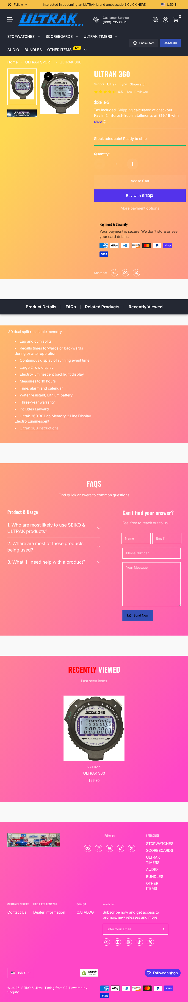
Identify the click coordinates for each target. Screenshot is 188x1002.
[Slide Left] (34, 4)
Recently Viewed (146, 306)
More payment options (140, 208)
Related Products (102, 306)
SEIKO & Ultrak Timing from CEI (44, 988)
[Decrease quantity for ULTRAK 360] (99, 163)
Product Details (41, 306)
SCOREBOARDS (59, 36)
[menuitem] (157, 843)
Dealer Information (49, 912)
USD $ (172, 4)
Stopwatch (138, 84)
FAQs (71, 306)
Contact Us (16, 912)
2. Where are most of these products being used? (45, 547)
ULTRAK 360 (70, 62)
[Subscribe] (162, 929)
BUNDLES (33, 49)
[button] (155, 20)
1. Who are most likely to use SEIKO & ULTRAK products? (46, 528)
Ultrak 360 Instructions (39, 428)
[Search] (155, 20)
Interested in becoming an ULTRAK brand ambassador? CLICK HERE (94, 4)
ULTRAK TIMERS (98, 36)
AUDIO (13, 49)
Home (12, 62)
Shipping (125, 110)
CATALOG (170, 43)
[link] (109, 20)
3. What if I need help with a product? (46, 562)
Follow (18, 4)
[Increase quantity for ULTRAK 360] (132, 163)
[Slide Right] (154, 4)
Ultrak (111, 84)
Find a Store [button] (147, 43)
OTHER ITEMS (63, 49)
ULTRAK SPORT (38, 62)
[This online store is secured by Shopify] (89, 973)
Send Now (140, 615)
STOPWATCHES (21, 36)
